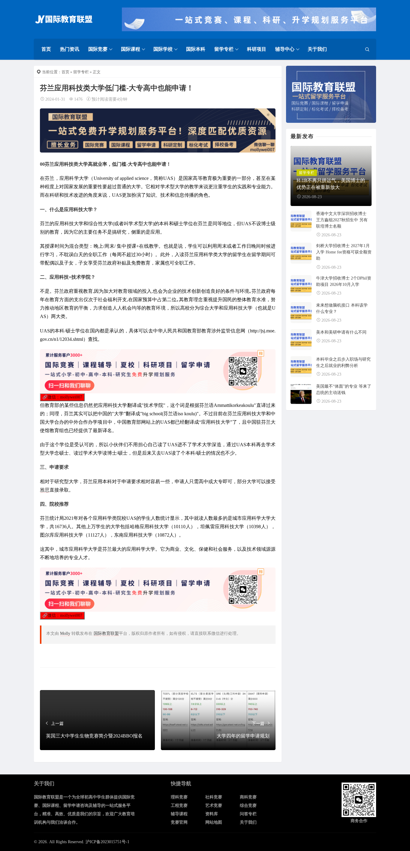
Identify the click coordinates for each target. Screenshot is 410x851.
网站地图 (213, 822)
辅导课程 (179, 814)
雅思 (45, 489)
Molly (65, 633)
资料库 (211, 814)
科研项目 (256, 49)
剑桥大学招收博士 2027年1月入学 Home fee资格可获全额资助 (344, 252)
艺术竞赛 (213, 805)
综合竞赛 (248, 805)
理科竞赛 (179, 797)
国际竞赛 (97, 49)
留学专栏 (224, 49)
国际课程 (130, 49)
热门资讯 (69, 49)
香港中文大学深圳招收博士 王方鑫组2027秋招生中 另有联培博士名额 (342, 220)
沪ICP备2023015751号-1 (107, 842)
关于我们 (317, 49)
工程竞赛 (179, 805)
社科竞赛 (213, 797)
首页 (46, 49)
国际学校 (163, 49)
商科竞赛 (248, 797)
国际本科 (195, 49)
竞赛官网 (179, 822)
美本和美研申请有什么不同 (341, 332)
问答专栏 (248, 814)
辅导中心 (284, 49)
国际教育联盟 (106, 633)
